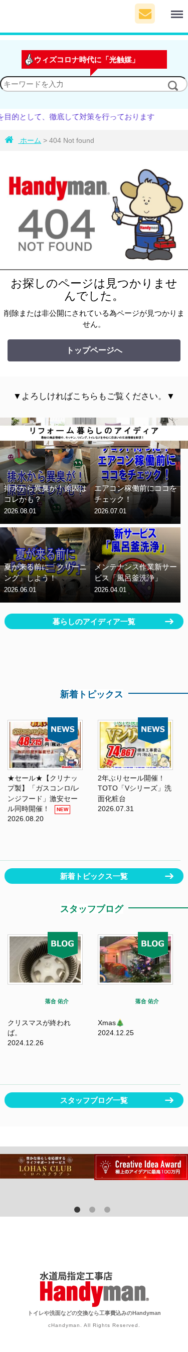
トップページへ (94, 350)
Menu (165, 9)
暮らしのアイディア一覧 (94, 621)
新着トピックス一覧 (94, 876)
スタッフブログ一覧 (94, 1100)
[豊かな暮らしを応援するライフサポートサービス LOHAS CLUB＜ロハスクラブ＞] (47, 1166)
